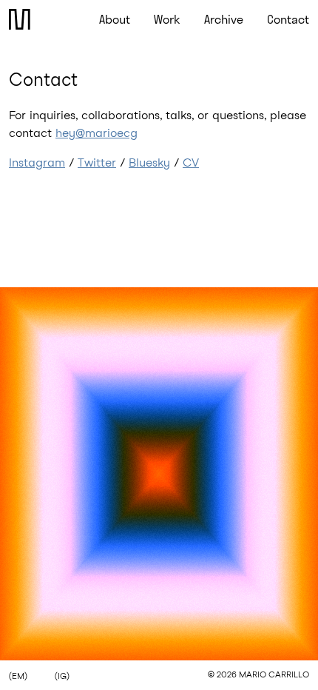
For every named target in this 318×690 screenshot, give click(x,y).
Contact (288, 19)
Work (167, 19)
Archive (223, 19)
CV (191, 162)
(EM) (18, 676)
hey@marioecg (96, 133)
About (114, 19)
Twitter (97, 162)
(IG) (62, 676)
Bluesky (149, 162)
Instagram (37, 162)
